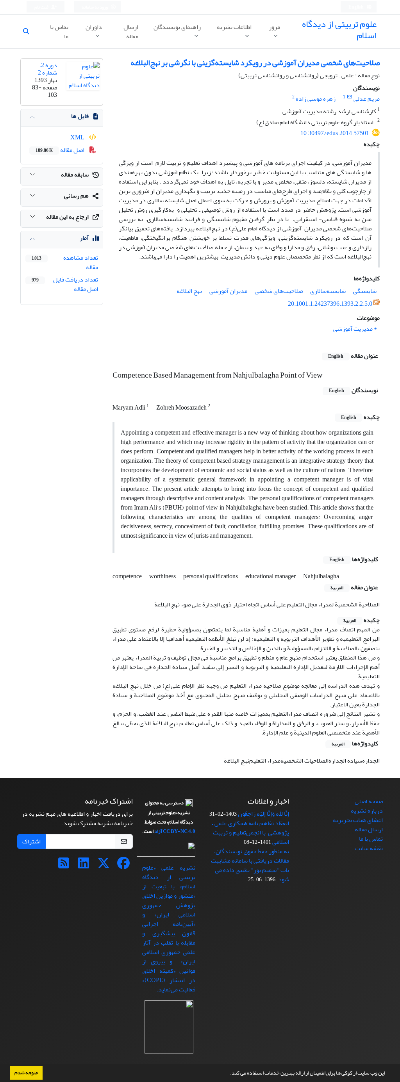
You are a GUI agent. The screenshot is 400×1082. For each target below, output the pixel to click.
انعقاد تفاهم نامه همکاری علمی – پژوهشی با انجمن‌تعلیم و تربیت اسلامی (250, 832)
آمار (84, 238)
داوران (94, 27)
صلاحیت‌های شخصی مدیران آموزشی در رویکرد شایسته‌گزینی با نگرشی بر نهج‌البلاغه (255, 62)
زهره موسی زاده (316, 99)
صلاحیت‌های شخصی (279, 291)
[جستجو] (29, 31)
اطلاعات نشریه (234, 27)
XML (78, 137)
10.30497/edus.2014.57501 (334, 133)
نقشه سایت (369, 848)
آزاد (158, 831)
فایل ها (80, 116)
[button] (228, 1074)
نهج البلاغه (189, 291)
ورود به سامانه (95, 7)
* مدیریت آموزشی (355, 329)
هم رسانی (76, 195)
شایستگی (365, 291)
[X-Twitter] (103, 866)
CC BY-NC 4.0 (179, 831)
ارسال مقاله (130, 31)
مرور (274, 27)
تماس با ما (59, 31)
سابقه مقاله (75, 174)
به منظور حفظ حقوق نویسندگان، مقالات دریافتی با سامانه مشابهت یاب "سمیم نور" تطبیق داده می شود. (250, 865)
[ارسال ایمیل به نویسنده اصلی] (349, 97)
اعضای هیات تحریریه (358, 820)
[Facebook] (123, 866)
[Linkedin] (83, 866)
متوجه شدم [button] (26, 1072)
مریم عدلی (367, 99)
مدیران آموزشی (228, 291)
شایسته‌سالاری (328, 291)
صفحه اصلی (369, 801)
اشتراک (31, 841)
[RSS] (63, 866)
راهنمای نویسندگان (177, 27)
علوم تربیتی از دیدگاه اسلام (339, 30)
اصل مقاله (61, 150)
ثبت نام (41, 7)
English (356, 7)
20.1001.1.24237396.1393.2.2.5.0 (330, 304)
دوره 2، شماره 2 (47, 68)
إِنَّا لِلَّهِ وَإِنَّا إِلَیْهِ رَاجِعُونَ (263, 814)
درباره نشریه (367, 810)
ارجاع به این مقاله (67, 217)
